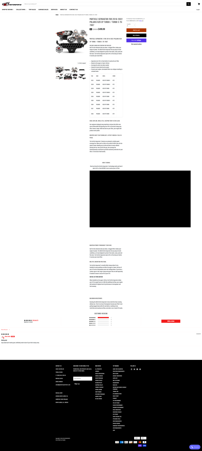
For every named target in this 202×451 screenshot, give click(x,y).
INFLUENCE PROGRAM (100, 394)
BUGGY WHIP (116, 396)
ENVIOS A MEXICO (99, 376)
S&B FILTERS (115, 373)
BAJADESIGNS (116, 382)
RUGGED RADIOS (116, 423)
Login (198, 9)
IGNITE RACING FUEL (117, 416)
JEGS (114, 430)
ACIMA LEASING (98, 389)
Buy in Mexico (136, 35)
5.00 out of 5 (35, 320)
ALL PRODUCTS (98, 369)
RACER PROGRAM (99, 378)
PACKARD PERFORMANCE (118, 407)
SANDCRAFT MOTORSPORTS (119, 426)
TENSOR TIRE (115, 391)
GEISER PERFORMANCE (118, 405)
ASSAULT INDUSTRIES (117, 376)
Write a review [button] (170, 321)
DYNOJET (115, 398)
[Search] (188, 4)
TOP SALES (32, 9)
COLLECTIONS (20, 9)
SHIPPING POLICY (99, 385)
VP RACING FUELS (116, 419)
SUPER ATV (115, 378)
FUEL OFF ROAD (116, 403)
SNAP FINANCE (98, 392)
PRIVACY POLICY (98, 380)
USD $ (143, 438)
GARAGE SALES (43, 9)
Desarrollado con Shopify (60, 440)
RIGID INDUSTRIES (117, 410)
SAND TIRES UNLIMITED (118, 369)
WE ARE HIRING (98, 398)
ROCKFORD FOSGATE (117, 412)
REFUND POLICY (98, 382)
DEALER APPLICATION (99, 373)
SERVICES (54, 9)
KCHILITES (115, 385)
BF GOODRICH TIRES (117, 394)
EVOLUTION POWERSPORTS (118, 371)
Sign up (77, 384)
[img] (5, 334)
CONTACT (97, 371)
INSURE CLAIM (98, 396)
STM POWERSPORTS (117, 428)
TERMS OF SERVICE (99, 387)
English (136, 438)
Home (57, 15)
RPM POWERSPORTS (117, 421)
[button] (92, 317)
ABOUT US (63, 9)
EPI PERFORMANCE (117, 400)
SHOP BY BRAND (7, 9)
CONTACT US (73, 9)
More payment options (136, 44)
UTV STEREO (115, 414)
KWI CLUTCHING (116, 380)
